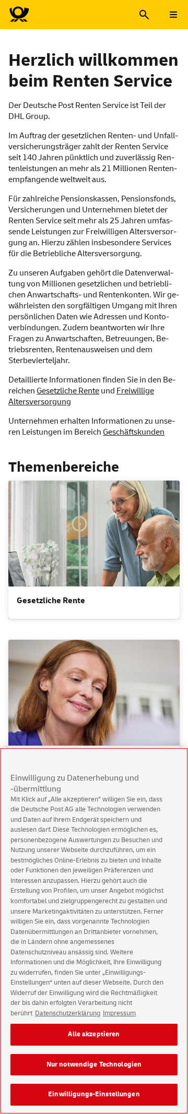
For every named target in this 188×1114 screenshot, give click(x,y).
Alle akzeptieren (94, 1034)
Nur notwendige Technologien (94, 1064)
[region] (94, 931)
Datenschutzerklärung (67, 1013)
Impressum (119, 1013)
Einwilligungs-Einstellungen (94, 1094)
